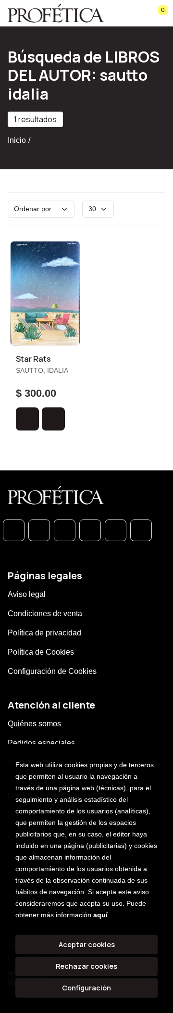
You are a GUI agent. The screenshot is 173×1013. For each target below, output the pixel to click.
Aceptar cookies (87, 944)
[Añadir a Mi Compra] (27, 419)
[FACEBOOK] (39, 530)
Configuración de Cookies (52, 671)
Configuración (86, 987)
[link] (53, 419)
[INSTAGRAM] (90, 530)
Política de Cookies (41, 652)
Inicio (17, 140)
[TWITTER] (64, 530)
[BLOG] (115, 530)
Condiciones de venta (45, 613)
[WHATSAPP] (14, 530)
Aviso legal (27, 594)
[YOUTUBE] (141, 530)
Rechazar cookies (86, 966)
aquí (100, 915)
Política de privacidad (44, 633)
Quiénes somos (34, 724)
